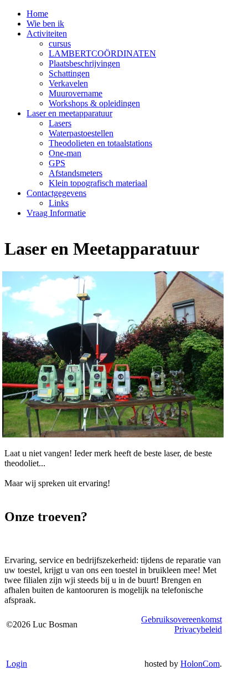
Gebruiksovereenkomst (181, 619)
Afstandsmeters (75, 173)
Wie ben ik (45, 23)
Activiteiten (47, 33)
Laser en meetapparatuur (69, 113)
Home (37, 13)
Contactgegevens (56, 193)
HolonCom (200, 663)
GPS (57, 163)
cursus (60, 43)
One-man (65, 153)
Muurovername (75, 93)
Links (59, 203)
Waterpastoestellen (81, 133)
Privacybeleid (198, 629)
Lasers (60, 123)
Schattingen (69, 73)
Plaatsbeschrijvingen (84, 63)
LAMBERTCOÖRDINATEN (102, 53)
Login (16, 663)
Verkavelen (68, 83)
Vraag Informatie (56, 213)
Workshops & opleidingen (94, 103)
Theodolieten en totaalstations (100, 143)
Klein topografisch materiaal (98, 183)
